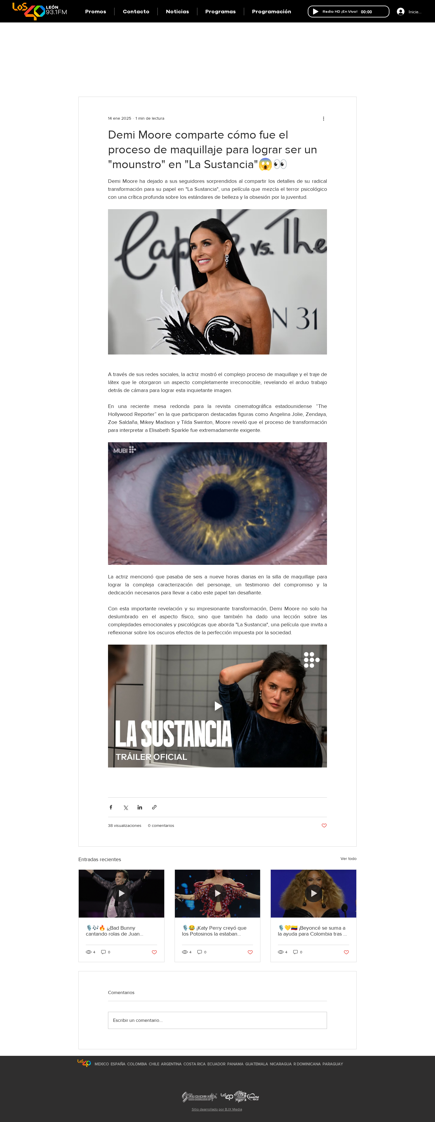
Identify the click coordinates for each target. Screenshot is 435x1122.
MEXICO (102, 1064)
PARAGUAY (333, 1064)
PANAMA (235, 1064)
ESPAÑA (118, 1064)
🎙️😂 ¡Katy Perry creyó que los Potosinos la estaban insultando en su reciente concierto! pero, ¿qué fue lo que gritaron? (214, 931)
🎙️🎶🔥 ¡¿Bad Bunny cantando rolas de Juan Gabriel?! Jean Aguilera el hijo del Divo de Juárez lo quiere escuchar (120, 931)
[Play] (315, 11)
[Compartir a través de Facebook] (111, 807)
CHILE (154, 1064)
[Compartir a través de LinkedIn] (140, 807)
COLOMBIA (137, 1064)
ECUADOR (216, 1064)
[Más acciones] (323, 118)
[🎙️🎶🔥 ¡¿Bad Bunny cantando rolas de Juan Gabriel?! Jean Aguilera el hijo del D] (121, 894)
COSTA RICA (194, 1064)
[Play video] (217, 706)
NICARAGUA (281, 1064)
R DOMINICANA (307, 1064)
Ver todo (349, 858)
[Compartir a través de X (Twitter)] (125, 807)
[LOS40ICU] (84, 1063)
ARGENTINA (171, 1064)
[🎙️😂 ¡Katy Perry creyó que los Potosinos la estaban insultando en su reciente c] (217, 894)
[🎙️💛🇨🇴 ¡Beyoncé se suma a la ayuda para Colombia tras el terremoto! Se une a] (313, 894)
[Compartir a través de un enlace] (154, 807)
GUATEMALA (256, 1064)
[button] (220, 11)
